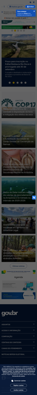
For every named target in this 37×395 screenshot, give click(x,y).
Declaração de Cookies (18, 376)
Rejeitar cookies (19, 385)
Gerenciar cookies (20, 381)
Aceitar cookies (18, 390)
